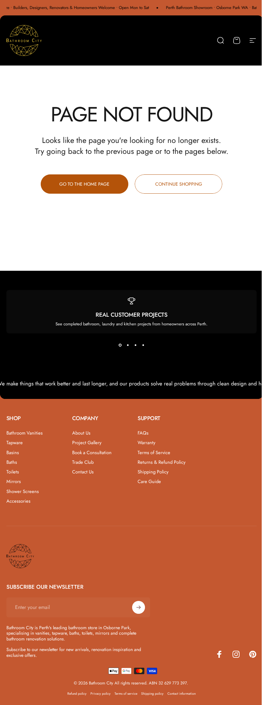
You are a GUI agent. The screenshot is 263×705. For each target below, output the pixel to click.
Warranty (146, 442)
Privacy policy (100, 693)
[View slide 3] (135, 345)
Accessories (18, 501)
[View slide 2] (128, 345)
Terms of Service (154, 452)
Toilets (12, 472)
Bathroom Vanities (24, 433)
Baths (11, 462)
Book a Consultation (92, 452)
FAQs (143, 433)
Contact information (181, 693)
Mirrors (13, 481)
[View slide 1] (120, 345)
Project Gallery (86, 442)
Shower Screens (22, 491)
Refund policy (77, 693)
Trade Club (83, 462)
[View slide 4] (143, 345)
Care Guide (149, 481)
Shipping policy (152, 693)
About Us (81, 433)
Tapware (14, 442)
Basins (12, 452)
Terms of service (126, 693)
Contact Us (83, 472)
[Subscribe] (138, 607)
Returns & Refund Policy (161, 462)
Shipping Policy (153, 472)
